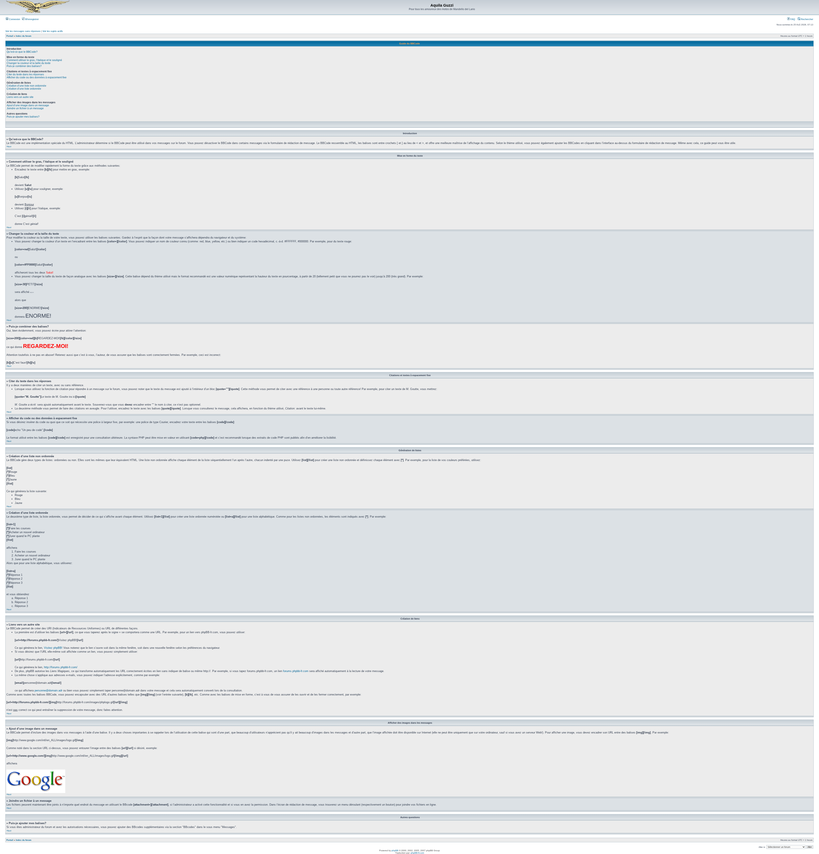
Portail (9, 36)
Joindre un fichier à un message (25, 108)
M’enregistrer (32, 19)
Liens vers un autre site (20, 97)
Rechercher (806, 19)
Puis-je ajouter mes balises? (23, 116)
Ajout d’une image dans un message (28, 105)
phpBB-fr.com (417, 853)
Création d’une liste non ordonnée (26, 85)
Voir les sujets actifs (52, 31)
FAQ (792, 19)
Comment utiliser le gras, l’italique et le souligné (34, 60)
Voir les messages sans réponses (23, 31)
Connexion (14, 19)
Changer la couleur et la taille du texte (29, 63)
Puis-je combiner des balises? (24, 66)
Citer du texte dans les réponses (25, 74)
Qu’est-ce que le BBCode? (22, 51)
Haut (9, 146)
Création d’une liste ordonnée (24, 88)
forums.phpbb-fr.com (295, 671)
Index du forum (23, 36)
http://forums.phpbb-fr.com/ (60, 667)
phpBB (395, 850)
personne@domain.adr (48, 690)
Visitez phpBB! (53, 647)
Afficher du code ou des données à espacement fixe (37, 77)
